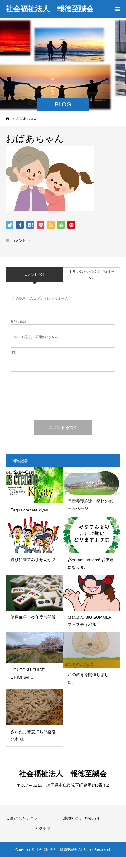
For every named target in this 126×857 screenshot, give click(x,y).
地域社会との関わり (81, 818)
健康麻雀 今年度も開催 (33, 617)
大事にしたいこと (22, 818)
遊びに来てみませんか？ (33, 559)
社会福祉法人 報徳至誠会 (50, 8)
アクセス (43, 828)
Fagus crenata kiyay (29, 510)
